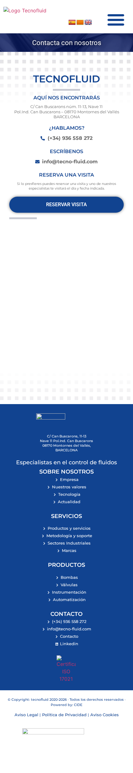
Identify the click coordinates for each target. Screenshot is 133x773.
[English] (88, 22)
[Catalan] (80, 22)
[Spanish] (72, 22)
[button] (116, 19)
